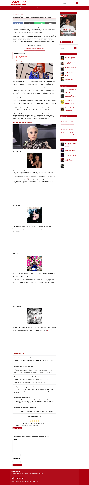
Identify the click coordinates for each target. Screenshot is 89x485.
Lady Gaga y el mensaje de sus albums (20, 56)
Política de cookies (28, 481)
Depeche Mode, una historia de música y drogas (34, 48)
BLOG (32, 8)
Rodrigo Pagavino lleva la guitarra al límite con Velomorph (69, 160)
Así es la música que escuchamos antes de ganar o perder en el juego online (70, 96)
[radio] (30, 421)
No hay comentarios (30, 19)
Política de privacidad (15, 481)
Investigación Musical (19, 14)
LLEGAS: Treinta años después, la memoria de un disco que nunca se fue (70, 91)
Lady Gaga (49, 330)
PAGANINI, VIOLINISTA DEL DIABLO (67, 126)
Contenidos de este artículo (19, 53)
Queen (14, 104)
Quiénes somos (23, 474)
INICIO (12, 8)
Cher (28, 178)
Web (13, 461)
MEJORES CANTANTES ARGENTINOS (68, 118)
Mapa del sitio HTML (35, 481)
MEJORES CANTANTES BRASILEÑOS (68, 134)
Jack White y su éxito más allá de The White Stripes (34, 50)
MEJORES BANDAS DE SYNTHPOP (67, 124)
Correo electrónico (17, 458)
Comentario (15, 439)
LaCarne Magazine (22, 19)
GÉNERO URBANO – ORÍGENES (67, 132)
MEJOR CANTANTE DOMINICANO (67, 121)
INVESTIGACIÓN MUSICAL (17, 428)
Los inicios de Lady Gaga (18, 54)
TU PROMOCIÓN (18, 8)
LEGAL (46, 8)
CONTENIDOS (26, 8)
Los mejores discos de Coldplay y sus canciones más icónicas (70, 74)
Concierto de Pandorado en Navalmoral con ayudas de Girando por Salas (70, 109)
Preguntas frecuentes (17, 57)
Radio (17, 104)
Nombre (14, 455)
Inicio (13, 14)
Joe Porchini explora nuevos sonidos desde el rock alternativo (70, 145)
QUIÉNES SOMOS (39, 8)
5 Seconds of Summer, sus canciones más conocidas (34, 47)
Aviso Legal (22, 481)
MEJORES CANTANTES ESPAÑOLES (68, 129)
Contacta (13, 474)
